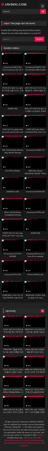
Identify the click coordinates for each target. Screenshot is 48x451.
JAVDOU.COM (15, 4)
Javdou (40, 435)
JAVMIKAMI (9, 440)
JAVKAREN (38, 440)
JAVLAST (18, 440)
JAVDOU (15, 443)
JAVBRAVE (24, 446)
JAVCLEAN (28, 440)
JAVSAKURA (25, 443)
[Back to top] (40, 443)
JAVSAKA (7, 443)
